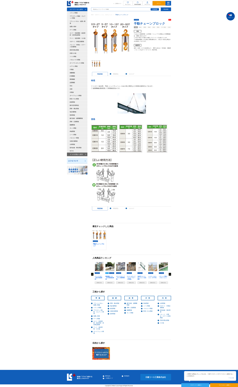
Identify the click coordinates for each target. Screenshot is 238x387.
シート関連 (146, 306)
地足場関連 (113, 306)
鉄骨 (132, 298)
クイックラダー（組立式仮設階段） (98, 278)
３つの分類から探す (76, 154)
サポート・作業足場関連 (77, 41)
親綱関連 (129, 310)
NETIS (72, 151)
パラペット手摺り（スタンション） (163, 277)
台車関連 (162, 303)
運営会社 (107, 376)
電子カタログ (101, 354)
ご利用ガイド (118, 3)
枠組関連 (146, 303)
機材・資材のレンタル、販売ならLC (101, 14)
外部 (148, 298)
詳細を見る (99, 282)
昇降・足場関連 (131, 307)
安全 (71, 86)
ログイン (159, 3)
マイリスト (128, 4)
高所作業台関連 (164, 320)
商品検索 (166, 9)
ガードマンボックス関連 (77, 63)
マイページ (147, 4)
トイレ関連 (73, 56)
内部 (165, 298)
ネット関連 (130, 313)
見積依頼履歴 (137, 4)
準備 (99, 298)
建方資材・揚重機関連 (76, 118)
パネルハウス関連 (75, 59)
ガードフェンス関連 (75, 95)
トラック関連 (97, 307)
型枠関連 (112, 313)
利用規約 (126, 376)
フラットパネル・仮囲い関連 (77, 22)
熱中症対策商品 (74, 105)
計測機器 (72, 76)
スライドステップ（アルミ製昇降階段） (120, 278)
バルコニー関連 (147, 308)
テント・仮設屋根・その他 (77, 38)
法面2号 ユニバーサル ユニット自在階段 (142, 278)
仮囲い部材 (96, 316)
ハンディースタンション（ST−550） (152, 277)
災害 (71, 89)
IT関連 (72, 69)
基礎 (115, 298)
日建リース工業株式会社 (155, 377)
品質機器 (72, 82)
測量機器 (72, 72)
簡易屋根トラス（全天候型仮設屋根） (109, 278)
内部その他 (73, 53)
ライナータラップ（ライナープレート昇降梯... (131, 278)
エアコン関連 (74, 66)
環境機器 (72, 79)
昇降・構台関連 (114, 303)
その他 (162, 323)
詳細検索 (154, 9)
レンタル (136, 19)
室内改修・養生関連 (75, 147)
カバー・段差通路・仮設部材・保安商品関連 (98, 322)
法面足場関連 (114, 311)
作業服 (72, 92)
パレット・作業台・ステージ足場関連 (165, 316)
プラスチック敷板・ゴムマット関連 (98, 311)
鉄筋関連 (112, 308)
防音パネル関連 (147, 311)
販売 (107, 273)
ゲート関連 (96, 318)
